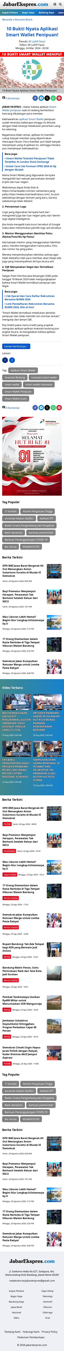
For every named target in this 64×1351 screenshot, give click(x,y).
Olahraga (48, 1312)
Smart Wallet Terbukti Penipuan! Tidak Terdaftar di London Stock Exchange (29, 160)
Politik (7, 824)
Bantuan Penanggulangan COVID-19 (26, 539)
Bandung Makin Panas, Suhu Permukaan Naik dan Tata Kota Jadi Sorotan (22, 971)
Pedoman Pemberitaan (31, 1337)
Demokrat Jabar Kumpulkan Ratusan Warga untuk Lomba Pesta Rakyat (20, 664)
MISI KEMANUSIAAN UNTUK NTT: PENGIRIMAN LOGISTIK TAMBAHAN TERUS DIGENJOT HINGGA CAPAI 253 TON (16, 721)
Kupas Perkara (10, 12)
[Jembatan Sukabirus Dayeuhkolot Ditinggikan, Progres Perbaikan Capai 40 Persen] (54, 1026)
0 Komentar (12, 98)
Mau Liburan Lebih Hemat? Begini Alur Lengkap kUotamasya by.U (23, 620)
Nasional (16, 1312)
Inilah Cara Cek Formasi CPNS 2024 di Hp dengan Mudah (30, 168)
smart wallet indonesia (38, 384)
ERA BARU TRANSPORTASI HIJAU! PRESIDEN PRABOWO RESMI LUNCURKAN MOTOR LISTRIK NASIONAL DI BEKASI (16, 768)
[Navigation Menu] (60, 5)
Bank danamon (14, 532)
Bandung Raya (46, 12)
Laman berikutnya (15, 346)
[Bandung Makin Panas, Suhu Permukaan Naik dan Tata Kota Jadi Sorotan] (54, 973)
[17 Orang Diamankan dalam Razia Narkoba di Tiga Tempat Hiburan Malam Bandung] (54, 644)
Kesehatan (9, 851)
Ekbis (16, 1317)
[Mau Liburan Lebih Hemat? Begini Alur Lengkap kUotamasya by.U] (54, 622)
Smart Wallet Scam (16, 398)
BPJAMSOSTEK (31, 546)
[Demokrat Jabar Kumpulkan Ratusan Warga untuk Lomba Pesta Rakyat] (54, 666)
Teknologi (48, 1296)
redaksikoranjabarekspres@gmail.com (32, 1280)
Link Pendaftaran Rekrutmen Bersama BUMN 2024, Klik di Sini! (29, 305)
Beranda (7, 19)
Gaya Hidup (10, 874)
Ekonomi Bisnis (23, 19)
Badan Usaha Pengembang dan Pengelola (29, 525)
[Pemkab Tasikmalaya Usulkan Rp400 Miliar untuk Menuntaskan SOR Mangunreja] (54, 1002)
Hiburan (47, 1307)
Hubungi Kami (31, 1331)
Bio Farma (10, 546)
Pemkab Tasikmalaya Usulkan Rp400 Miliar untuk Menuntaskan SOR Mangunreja (22, 1000)
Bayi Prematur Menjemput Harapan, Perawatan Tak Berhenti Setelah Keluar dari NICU (20, 596)
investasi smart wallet (44, 377)
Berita (7, 956)
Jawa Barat (16, 1307)
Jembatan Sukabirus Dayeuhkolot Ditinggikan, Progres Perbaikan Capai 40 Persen (19, 1025)
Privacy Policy (49, 1331)
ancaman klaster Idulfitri (19, 518)
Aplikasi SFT (46, 518)
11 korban (11, 511)
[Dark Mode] (54, 5)
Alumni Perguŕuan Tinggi (37, 511)
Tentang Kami (12, 1331)
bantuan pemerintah (41, 532)
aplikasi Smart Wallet (31, 119)
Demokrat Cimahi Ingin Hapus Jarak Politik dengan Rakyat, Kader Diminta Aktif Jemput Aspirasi (21, 1052)
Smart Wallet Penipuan (18, 391)
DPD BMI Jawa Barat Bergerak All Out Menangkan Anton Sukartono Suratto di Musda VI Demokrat (22, 571)
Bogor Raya (28, 12)
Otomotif (47, 1301)
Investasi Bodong (15, 377)
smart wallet (12, 384)
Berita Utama (11, 898)
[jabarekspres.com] (25, 4)
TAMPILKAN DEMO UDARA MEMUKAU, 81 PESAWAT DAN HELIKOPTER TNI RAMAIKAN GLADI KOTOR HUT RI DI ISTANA (46, 770)
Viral (47, 1317)
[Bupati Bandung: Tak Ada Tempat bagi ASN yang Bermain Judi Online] (54, 949)
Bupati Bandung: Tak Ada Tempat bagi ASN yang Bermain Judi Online (23, 947)
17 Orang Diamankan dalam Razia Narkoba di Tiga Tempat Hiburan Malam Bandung (21, 642)
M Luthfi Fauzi (37, 41)
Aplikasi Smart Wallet (23, 370)
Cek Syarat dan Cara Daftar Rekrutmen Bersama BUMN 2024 (30, 297)
